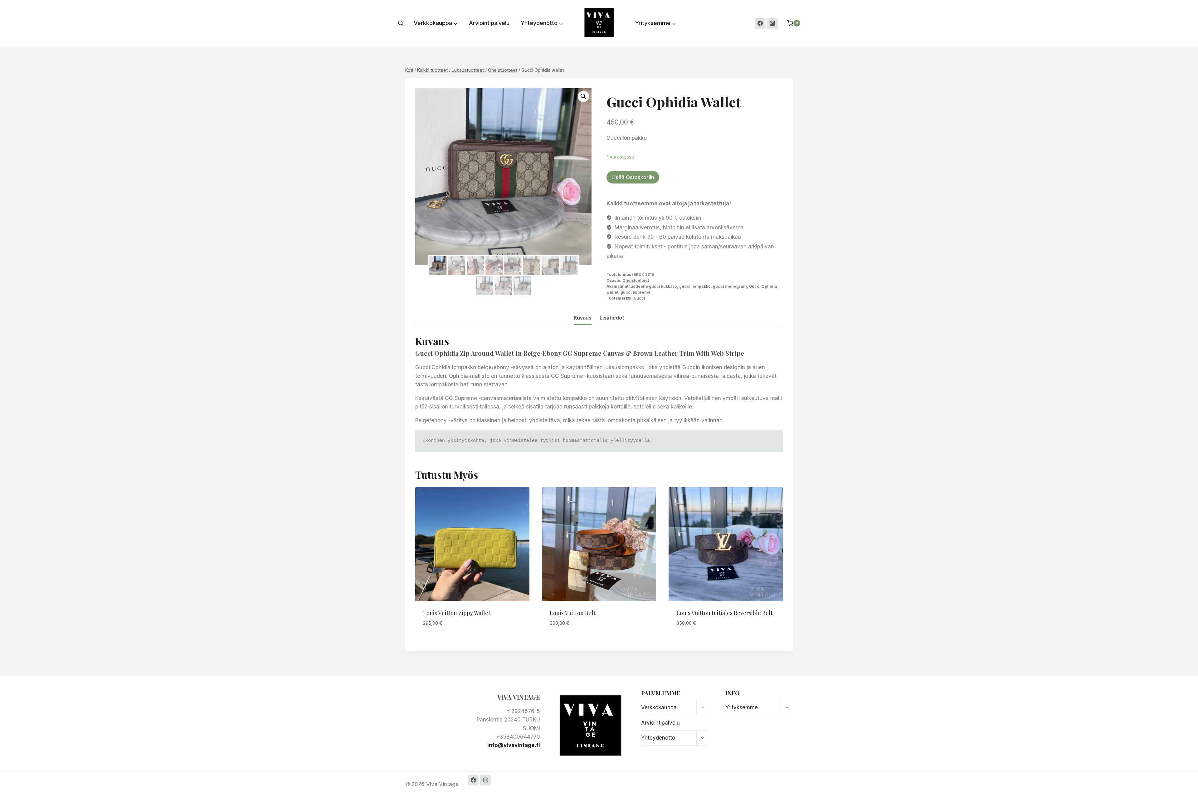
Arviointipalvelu (489, 23)
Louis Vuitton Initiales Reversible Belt (724, 613)
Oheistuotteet (635, 280)
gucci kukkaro (663, 286)
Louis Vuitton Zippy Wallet (456, 613)
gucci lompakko (695, 286)
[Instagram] (772, 23)
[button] (583, 96)
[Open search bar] (401, 23)
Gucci (639, 298)
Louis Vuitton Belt (573, 613)
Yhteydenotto (658, 738)
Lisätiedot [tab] (612, 318)
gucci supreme (635, 292)
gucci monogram (730, 286)
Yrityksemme (741, 707)
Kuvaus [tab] (583, 318)
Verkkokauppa (659, 707)
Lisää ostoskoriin (632, 177)
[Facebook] (760, 23)
